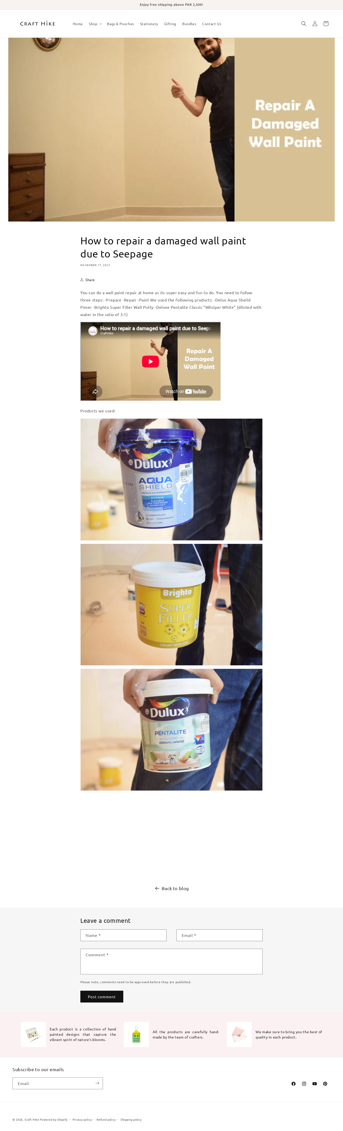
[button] (95, 23)
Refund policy (106, 1119)
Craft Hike (32, 1119)
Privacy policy (82, 1119)
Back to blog (175, 888)
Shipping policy (131, 1119)
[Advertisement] (171, 836)
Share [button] (90, 279)
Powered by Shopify (54, 1119)
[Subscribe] (97, 1083)
